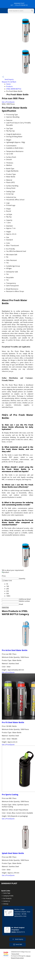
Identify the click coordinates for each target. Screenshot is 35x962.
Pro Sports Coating (10, 794)
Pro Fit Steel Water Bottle (13, 722)
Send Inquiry (9, 79)
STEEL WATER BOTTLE (13, 89)
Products (9, 86)
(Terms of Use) (15, 954)
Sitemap (5, 904)
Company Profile (8, 896)
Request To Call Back (9, 82)
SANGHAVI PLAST (19, 4)
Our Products (7, 898)
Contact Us (6, 901)
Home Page (6, 893)
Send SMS (19, 944)
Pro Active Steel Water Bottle (14, 650)
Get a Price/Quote (8, 102)
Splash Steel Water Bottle (13, 853)
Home (8, 84)
